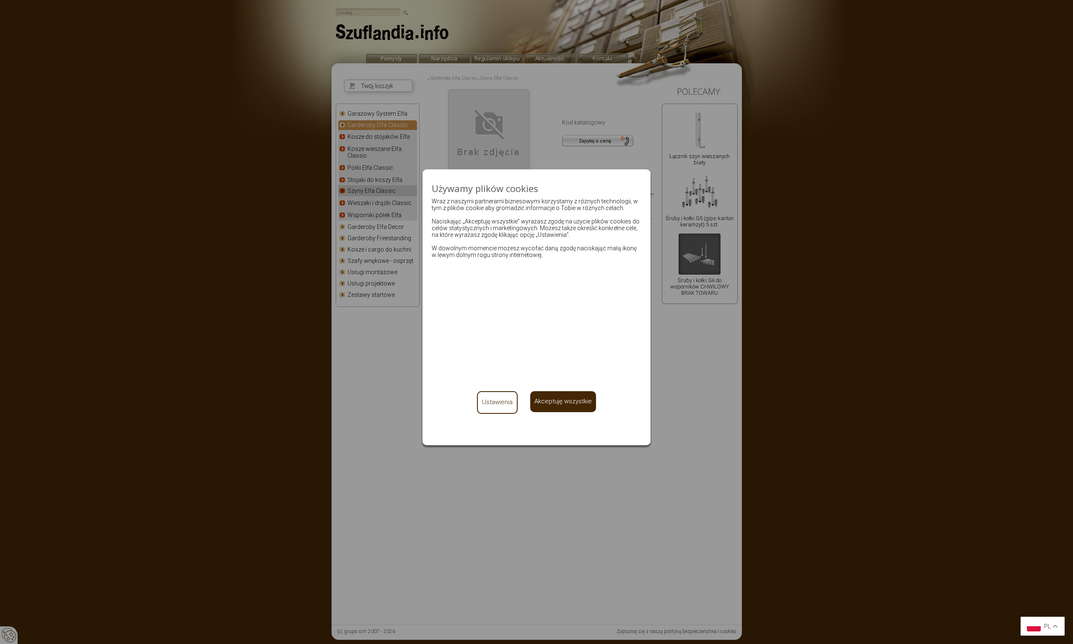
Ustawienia (497, 402)
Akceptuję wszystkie (563, 401)
